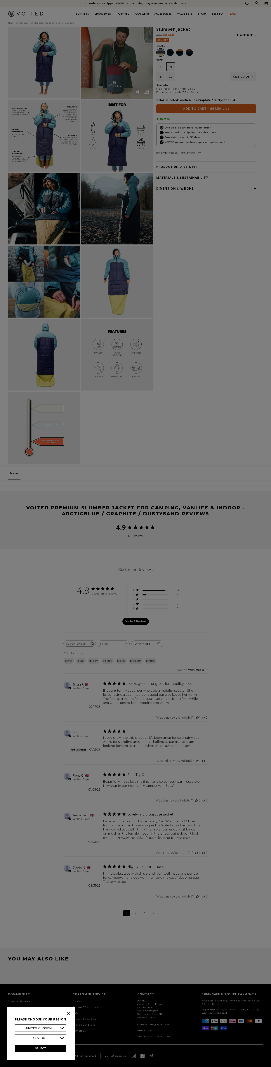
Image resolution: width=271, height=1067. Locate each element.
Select (40, 1048)
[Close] (68, 1013)
